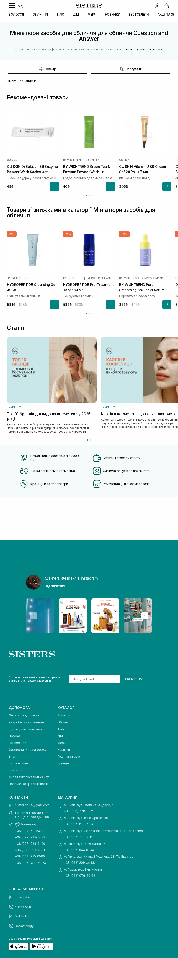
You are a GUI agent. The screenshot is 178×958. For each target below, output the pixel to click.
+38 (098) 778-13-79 (79, 811)
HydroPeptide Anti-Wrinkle (100, 278)
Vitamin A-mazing (153, 278)
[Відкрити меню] (12, 6)
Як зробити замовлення (26, 722)
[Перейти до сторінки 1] (86, 195)
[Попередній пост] (33, 615)
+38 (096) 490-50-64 (30, 863)
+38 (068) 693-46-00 (30, 850)
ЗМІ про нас (17, 743)
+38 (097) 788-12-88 (30, 837)
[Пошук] (20, 6)
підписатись (135, 679)
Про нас (15, 736)
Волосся (64, 715)
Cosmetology (24, 926)
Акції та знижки (69, 756)
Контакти (15, 770)
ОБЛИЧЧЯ (40, 14)
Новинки (64, 749)
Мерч (62, 743)
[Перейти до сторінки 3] (91, 195)
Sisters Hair (22, 897)
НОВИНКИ (112, 14)
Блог (12, 756)
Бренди (63, 763)
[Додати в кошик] (54, 186)
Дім (60, 736)
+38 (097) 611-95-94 (78, 824)
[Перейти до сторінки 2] (89, 195)
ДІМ (76, 14)
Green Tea (92, 160)
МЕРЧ (92, 14)
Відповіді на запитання (25, 729)
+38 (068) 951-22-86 (30, 856)
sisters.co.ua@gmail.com (32, 805)
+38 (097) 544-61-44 (79, 850)
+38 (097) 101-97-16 (78, 837)
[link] (166, 6)
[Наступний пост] (144, 615)
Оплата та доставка (24, 715)
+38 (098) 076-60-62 (79, 875)
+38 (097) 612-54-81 (29, 831)
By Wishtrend (73, 160)
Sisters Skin (23, 907)
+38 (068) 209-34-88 (79, 862)
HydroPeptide (17, 278)
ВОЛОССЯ (16, 14)
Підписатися (55, 586)
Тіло (61, 729)
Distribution (22, 916)
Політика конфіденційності (28, 784)
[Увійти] (157, 6)
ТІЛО (60, 14)
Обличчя (64, 722)
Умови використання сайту (29, 777)
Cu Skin (12, 160)
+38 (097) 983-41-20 (30, 843)
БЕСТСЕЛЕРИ (139, 14)
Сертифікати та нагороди (28, 749)
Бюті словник (18, 763)
